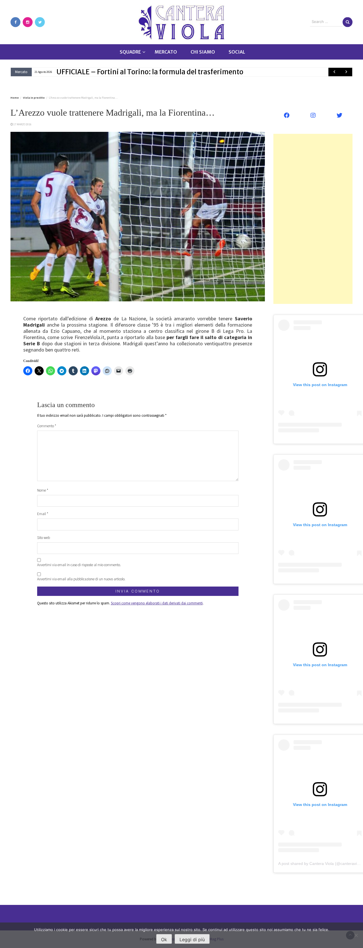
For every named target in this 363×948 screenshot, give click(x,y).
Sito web (43, 537)
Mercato (166, 52)
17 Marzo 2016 (22, 124)
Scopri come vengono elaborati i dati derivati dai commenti (157, 603)
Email (42, 513)
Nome (42, 490)
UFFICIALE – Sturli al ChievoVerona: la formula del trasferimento (159, 71)
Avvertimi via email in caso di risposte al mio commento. (79, 564)
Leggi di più (192, 939)
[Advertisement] (313, 219)
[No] (356, 935)
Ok (164, 939)
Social (237, 52)
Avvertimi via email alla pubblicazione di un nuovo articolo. (81, 579)
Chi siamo (203, 52)
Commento (46, 426)
